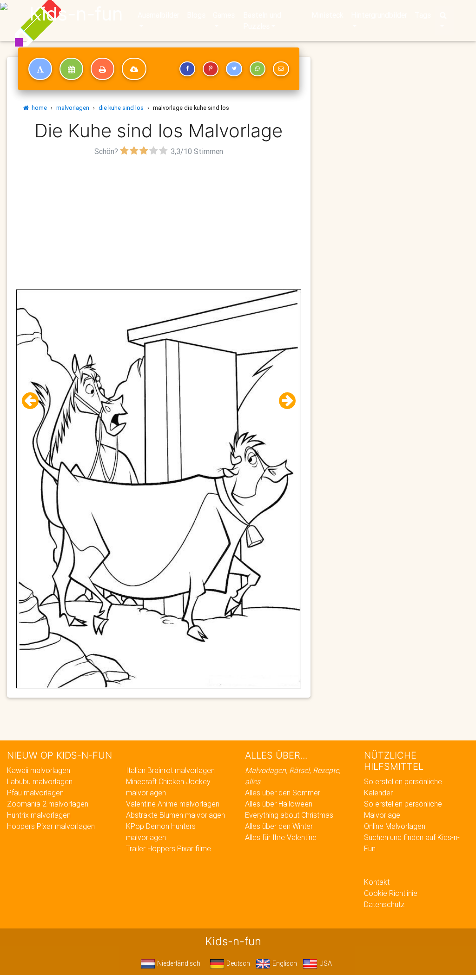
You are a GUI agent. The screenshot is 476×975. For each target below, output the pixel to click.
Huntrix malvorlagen (39, 815)
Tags (423, 15)
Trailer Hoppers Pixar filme (168, 848)
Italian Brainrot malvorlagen (170, 770)
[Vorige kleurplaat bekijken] (34, 401)
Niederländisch (177, 963)
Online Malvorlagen (394, 826)
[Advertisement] (158, 224)
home (38, 108)
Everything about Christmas (289, 815)
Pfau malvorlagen (35, 792)
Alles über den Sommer (282, 792)
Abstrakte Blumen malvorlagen (175, 815)
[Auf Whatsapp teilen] (257, 68)
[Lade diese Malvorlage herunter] (134, 69)
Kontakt (377, 882)
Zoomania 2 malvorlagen (47, 803)
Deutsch (237, 963)
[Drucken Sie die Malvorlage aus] (102, 69)
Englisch (284, 963)
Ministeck (327, 15)
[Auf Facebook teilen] (187, 68)
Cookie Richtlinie (390, 893)
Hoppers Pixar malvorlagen (51, 826)
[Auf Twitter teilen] (234, 68)
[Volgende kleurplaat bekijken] (283, 401)
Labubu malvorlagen (40, 781)
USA (324, 963)
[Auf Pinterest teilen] (210, 68)
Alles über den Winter (279, 826)
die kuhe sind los (121, 108)
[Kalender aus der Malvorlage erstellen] (71, 69)
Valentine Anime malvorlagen (172, 803)
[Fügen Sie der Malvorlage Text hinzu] (40, 69)
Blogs (196, 15)
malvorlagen (72, 108)
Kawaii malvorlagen (38, 770)
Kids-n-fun (76, 14)
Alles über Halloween (278, 803)
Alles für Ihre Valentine (281, 837)
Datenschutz (384, 904)
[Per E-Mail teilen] (281, 68)
